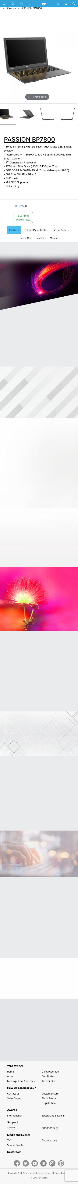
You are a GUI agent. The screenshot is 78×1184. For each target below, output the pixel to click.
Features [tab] (14, 230)
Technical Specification (35, 230)
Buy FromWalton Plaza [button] (23, 217)
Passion (11, 8)
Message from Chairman (21, 1081)
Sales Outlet (14, 1098)
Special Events (15, 1145)
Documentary (49, 1140)
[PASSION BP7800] (26, 115)
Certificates (48, 1076)
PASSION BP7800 (32, 8)
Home (10, 1071)
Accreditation (49, 1081)
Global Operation (51, 1071)
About (10, 1076)
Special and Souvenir (53, 1115)
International (14, 1115)
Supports (41, 238)
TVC (9, 1140)
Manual (54, 238)
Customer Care (50, 1093)
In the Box (25, 238)
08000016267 (50, 1128)
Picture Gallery (61, 230)
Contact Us (13, 1093)
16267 (11, 1128)
